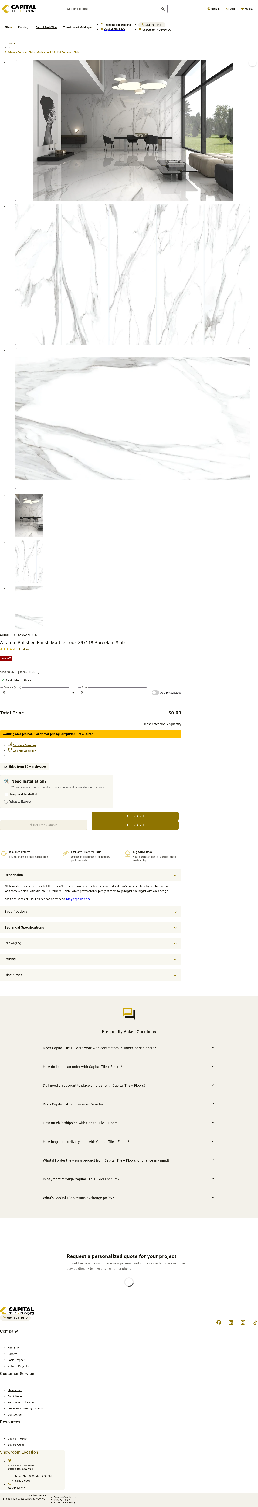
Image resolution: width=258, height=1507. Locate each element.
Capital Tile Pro (17, 1438)
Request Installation (26, 794)
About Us (13, 1347)
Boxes (85, 687)
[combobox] (116, 9)
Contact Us (15, 1414)
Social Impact (16, 1360)
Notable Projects (18, 1366)
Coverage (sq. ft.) (12, 687)
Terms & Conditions (65, 1497)
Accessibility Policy (64, 1502)
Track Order (15, 1396)
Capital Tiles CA (37, 1495)
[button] (8, 649)
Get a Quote (84, 734)
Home (12, 43)
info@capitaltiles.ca (78, 899)
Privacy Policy (62, 1500)
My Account (15, 1390)
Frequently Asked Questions (25, 1408)
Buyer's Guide (16, 1444)
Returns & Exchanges (21, 1402)
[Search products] (163, 8)
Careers (12, 1354)
